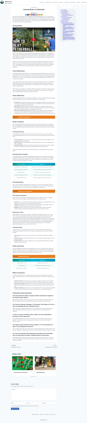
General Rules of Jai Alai (15, 346)
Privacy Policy (46, 414)
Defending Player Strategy (68, 15)
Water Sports (54, 2)
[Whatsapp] (40, 15)
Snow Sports (60, 2)
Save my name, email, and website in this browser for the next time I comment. (25, 405)
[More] (42, 15)
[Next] (54, 366)
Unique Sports (83, 2)
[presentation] (22, 363)
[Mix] (38, 15)
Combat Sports (67, 2)
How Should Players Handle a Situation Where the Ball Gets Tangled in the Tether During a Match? (68, 24)
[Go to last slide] (14, 366)
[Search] (74, 6)
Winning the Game (66, 18)
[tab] (32, 376)
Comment (13, 389)
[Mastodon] (36, 15)
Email (28, 403)
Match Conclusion (65, 21)
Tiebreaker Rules (66, 19)
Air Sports (78, 2)
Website (44, 403)
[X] (28, 15)
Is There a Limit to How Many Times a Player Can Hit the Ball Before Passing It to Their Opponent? (68, 31)
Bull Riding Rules (41, 372)
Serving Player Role (66, 14)
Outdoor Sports (48, 2)
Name (12, 403)
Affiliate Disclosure (35, 414)
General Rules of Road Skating (51, 346)
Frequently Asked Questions (67, 22)
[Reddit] (30, 15)
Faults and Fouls (65, 20)
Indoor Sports (42, 2)
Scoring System (64, 16)
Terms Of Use (52, 414)
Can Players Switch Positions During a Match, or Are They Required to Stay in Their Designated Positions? (68, 34)
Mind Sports (73, 2)
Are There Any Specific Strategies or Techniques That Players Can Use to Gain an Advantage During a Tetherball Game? (68, 28)
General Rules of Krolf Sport (20, 372)
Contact (41, 414)
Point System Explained (67, 17)
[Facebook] (26, 15)
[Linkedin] (32, 15)
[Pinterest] (34, 15)
